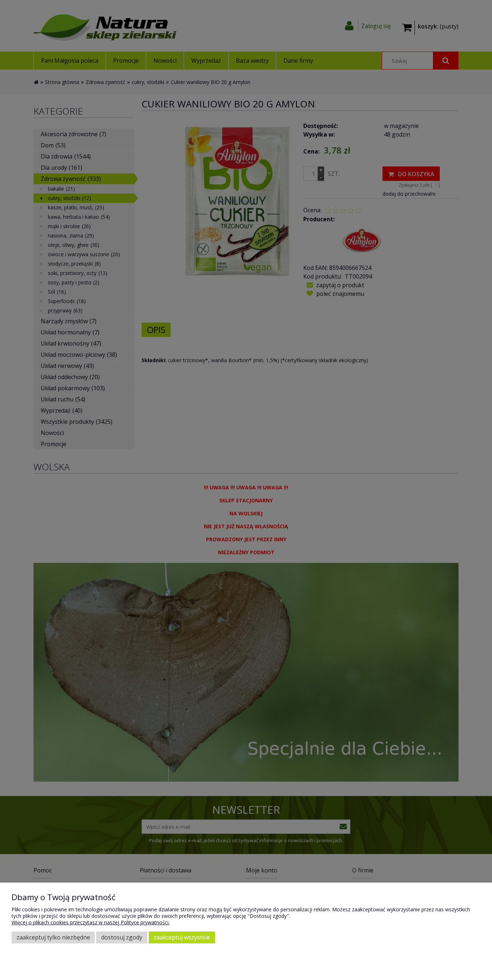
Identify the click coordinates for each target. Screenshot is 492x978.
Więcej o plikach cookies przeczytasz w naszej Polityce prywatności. (91, 922)
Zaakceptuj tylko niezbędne (53, 937)
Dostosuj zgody (121, 937)
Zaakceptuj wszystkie (181, 937)
